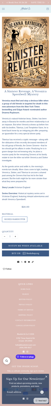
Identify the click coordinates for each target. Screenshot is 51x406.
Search (25, 294)
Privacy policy (25, 305)
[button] (33, 261)
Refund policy (25, 299)
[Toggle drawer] (3, 9)
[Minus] (4, 236)
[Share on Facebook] (18, 261)
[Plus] (15, 236)
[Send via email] (29, 261)
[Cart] (47, 8)
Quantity (8, 231)
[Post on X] (21, 261)
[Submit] (42, 392)
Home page (25, 289)
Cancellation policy (25, 325)
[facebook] (24, 398)
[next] (48, 2)
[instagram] (27, 398)
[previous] (2, 2)
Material (7, 214)
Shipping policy (25, 315)
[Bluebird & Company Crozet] (25, 9)
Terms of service (25, 310)
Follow (9, 269)
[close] (46, 376)
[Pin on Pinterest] (25, 261)
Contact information (25, 320)
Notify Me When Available (25, 246)
